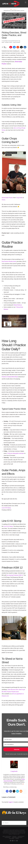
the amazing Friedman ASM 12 (14, 575)
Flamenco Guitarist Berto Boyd (10, 376)
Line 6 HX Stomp (6, 507)
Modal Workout (18, 305)
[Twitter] (14, 791)
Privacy (17, 838)
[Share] (14, 47)
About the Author (7, 836)
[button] (25, 2)
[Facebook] (10, 791)
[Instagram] (7, 791)
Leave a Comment (16, 42)
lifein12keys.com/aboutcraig (9, 787)
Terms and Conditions (17, 837)
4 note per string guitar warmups (15, 453)
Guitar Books (21, 836)
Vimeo (3, 199)
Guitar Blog (5, 40)
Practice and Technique (12, 40)
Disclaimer (11, 838)
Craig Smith (19, 197)
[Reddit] (18, 47)
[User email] (21, 791)
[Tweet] (21, 47)
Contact (14, 836)
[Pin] (10, 47)
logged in (11, 802)
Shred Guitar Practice (7, 197)
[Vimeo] (17, 791)
